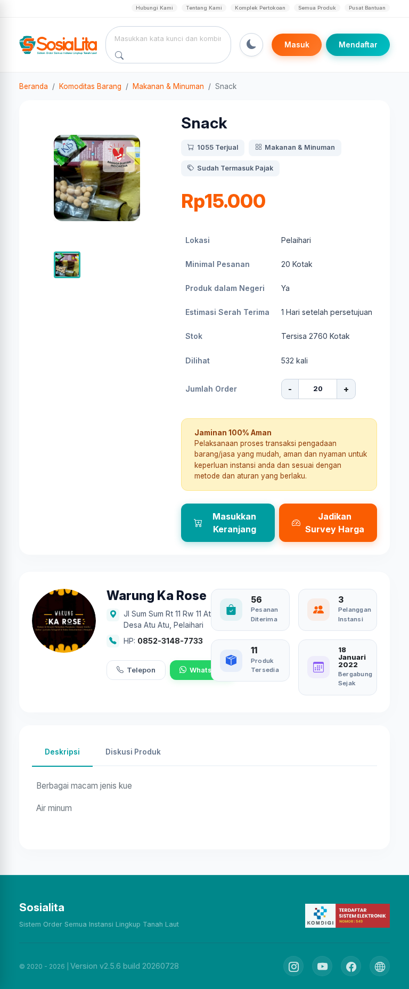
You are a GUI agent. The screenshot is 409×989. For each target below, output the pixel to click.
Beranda (33, 86)
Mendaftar (358, 44)
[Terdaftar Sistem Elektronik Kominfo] (347, 915)
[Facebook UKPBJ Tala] (351, 966)
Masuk (296, 44)
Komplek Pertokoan (260, 8)
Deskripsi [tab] (62, 752)
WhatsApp (207, 670)
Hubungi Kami (154, 8)
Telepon (141, 670)
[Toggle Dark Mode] (251, 44)
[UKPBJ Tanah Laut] (380, 966)
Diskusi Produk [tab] (133, 752)
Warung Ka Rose (157, 596)
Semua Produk (317, 8)
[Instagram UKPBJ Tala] (293, 966)
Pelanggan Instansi (354, 614)
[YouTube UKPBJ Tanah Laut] (322, 966)
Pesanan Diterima (265, 614)
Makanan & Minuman (168, 86)
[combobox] (168, 38)
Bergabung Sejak (355, 678)
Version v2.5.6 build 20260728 (124, 965)
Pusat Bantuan (367, 8)
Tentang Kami (204, 8)
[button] (67, 265)
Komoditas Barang (90, 86)
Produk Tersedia (265, 665)
